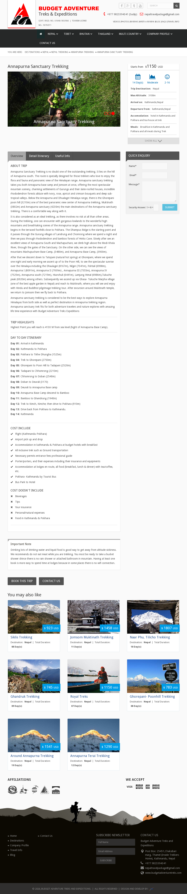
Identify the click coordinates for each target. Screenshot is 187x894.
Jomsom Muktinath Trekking (91, 637)
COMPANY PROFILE (158, 33)
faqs (164, 22)
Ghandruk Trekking (25, 696)
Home (13, 835)
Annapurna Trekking (82, 52)
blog (158, 22)
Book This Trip (22, 581)
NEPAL (51, 33)
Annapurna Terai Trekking (90, 756)
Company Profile (19, 845)
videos (116, 22)
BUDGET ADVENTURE (65, 8)
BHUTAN (84, 33)
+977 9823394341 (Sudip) (122, 14)
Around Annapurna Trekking (32, 756)
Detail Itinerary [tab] (39, 156)
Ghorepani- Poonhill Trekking (152, 696)
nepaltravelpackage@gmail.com (162, 14)
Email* (133, 175)
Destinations (32, 52)
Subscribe (106, 860)
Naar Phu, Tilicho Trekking (150, 637)
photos (125, 22)
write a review (146, 22)
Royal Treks (79, 696)
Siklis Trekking (21, 637)
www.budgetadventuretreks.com (163, 872)
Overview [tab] (17, 156)
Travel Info (16, 850)
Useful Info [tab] (62, 156)
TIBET (67, 33)
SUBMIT (170, 207)
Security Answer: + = (141, 207)
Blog (12, 854)
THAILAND (104, 33)
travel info (173, 22)
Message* (134, 184)
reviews (134, 22)
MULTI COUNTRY (129, 33)
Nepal (46, 52)
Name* (132, 166)
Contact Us (47, 43)
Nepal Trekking (59, 52)
